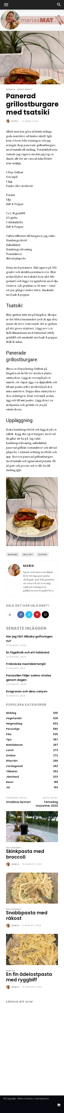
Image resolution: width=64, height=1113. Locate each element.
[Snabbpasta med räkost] (32, 888)
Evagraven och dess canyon (26, 691)
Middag (10, 89)
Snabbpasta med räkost (26, 915)
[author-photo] (8, 864)
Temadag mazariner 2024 (47, 804)
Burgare (13, 554)
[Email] (45, 614)
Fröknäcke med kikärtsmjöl (26, 664)
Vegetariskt (25, 89)
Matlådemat (14, 848)
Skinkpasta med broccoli (25, 854)
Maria (14, 121)
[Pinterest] (37, 614)
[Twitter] (29, 614)
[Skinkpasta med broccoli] (32, 826)
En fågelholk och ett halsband (27, 652)
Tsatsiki (42, 554)
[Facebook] (20, 614)
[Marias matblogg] (32, 20)
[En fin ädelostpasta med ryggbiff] (32, 949)
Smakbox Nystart (18, 802)
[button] (6, 5)
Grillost (28, 554)
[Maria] (8, 121)
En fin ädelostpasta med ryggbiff (29, 977)
